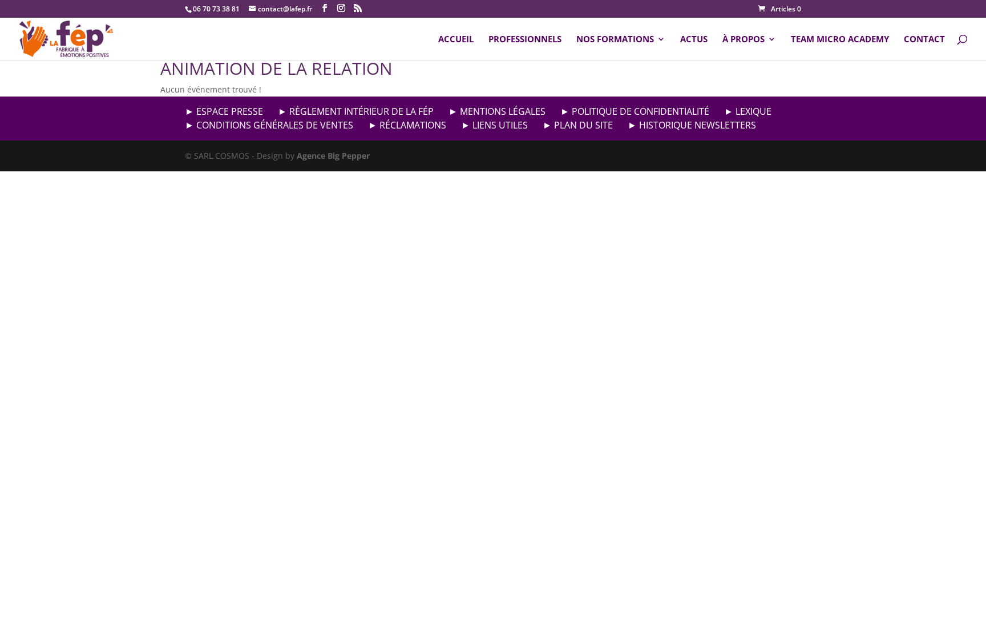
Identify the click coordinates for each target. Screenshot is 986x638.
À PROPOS (743, 40)
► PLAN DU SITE (578, 125)
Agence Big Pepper (333, 155)
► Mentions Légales (496, 111)
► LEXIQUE (747, 111)
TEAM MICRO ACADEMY (840, 40)
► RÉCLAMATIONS (407, 125)
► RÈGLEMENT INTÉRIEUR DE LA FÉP (356, 111)
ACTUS (694, 40)
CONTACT (924, 40)
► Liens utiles (494, 125)
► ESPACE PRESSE (224, 111)
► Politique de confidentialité (634, 111)
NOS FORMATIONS (615, 40)
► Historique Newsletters (692, 125)
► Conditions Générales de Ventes (269, 125)
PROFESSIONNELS (524, 40)
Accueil (456, 40)
